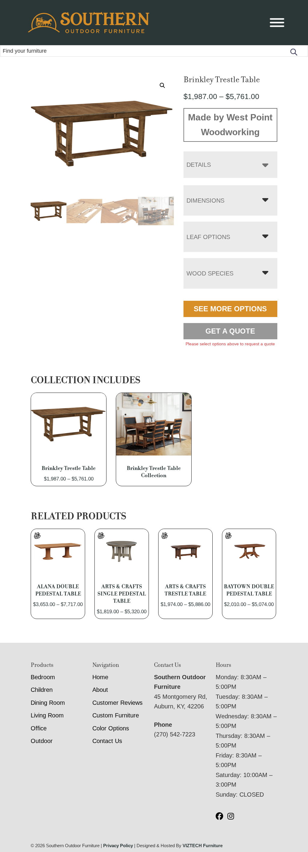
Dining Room (48, 702)
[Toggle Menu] (277, 22)
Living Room (47, 715)
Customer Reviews (117, 702)
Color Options (110, 728)
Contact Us (107, 741)
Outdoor (42, 741)
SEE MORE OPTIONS (230, 309)
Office (39, 728)
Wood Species (209, 273)
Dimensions (205, 200)
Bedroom (43, 677)
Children (42, 689)
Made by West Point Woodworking (230, 124)
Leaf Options (208, 237)
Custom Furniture (115, 715)
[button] (162, 85)
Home (100, 677)
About (100, 689)
